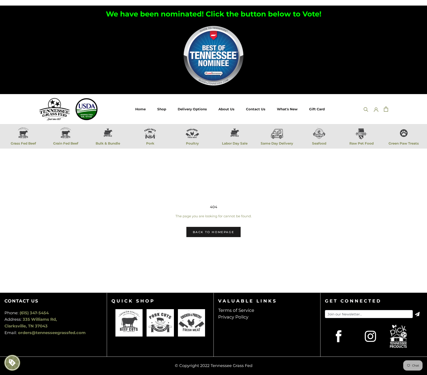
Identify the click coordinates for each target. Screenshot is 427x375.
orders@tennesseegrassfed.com (52, 332)
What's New (287, 109)
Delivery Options (192, 109)
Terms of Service (236, 310)
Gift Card (316, 109)
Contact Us (255, 109)
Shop (161, 109)
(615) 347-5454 (34, 312)
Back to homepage (213, 232)
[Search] (366, 109)
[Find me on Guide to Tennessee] (213, 25)
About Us (225, 109)
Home (140, 109)
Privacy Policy (233, 317)
